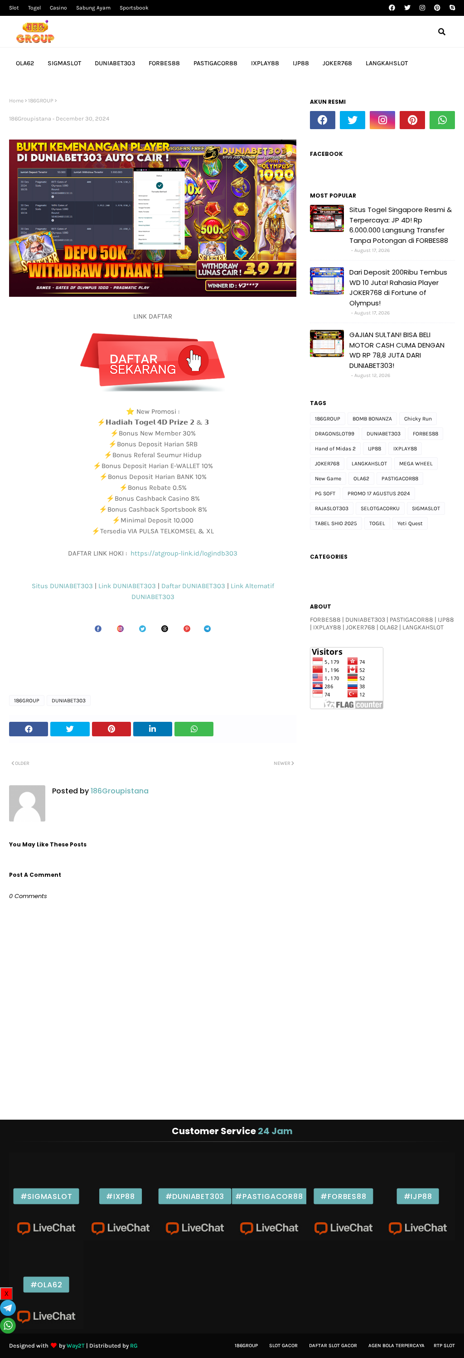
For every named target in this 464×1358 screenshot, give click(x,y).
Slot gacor (283, 1345)
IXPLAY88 (405, 448)
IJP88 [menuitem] (301, 63)
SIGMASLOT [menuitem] (64, 63)
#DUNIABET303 (195, 1196)
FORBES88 (425, 433)
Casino (58, 8)
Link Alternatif (252, 586)
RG (134, 1345)
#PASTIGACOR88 (269, 1196)
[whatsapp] (442, 120)
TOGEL (377, 523)
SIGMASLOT (426, 508)
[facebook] (392, 8)
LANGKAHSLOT (369, 463)
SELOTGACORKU (380, 508)
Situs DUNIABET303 (63, 586)
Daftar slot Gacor (333, 1345)
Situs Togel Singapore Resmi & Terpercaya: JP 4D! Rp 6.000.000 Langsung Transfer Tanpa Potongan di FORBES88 (400, 225)
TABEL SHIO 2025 (336, 523)
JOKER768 (327, 463)
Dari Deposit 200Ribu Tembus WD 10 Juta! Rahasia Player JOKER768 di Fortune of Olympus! (398, 287)
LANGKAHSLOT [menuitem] (387, 63)
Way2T (76, 1345)
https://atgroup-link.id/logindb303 (183, 553)
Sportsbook (134, 8)
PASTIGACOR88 (400, 478)
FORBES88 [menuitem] (164, 63)
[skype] (451, 8)
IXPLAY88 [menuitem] (265, 63)
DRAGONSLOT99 (334, 433)
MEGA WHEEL (416, 463)
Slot (14, 8)
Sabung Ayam (93, 8)
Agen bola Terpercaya (396, 1345)
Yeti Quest (410, 523)
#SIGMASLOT (46, 1196)
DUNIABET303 (152, 597)
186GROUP (40, 100)
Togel (34, 8)
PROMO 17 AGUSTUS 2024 (379, 493)
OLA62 (361, 478)
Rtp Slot (444, 1345)
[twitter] (407, 8)
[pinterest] (437, 8)
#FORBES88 (343, 1196)
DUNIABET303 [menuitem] (115, 63)
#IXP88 (120, 1196)
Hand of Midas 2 (335, 448)
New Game (328, 478)
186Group (246, 1345)
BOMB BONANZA (372, 419)
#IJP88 (418, 1196)
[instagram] (422, 8)
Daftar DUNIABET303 (193, 586)
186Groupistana (30, 118)
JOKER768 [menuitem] (337, 63)
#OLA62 (46, 1285)
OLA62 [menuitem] (25, 63)
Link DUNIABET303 (128, 586)
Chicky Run (418, 419)
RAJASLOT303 (331, 508)
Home (16, 100)
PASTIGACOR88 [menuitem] (215, 63)
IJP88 (374, 448)
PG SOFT (325, 493)
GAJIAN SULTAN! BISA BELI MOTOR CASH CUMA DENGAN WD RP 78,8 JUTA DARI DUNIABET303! (397, 350)
